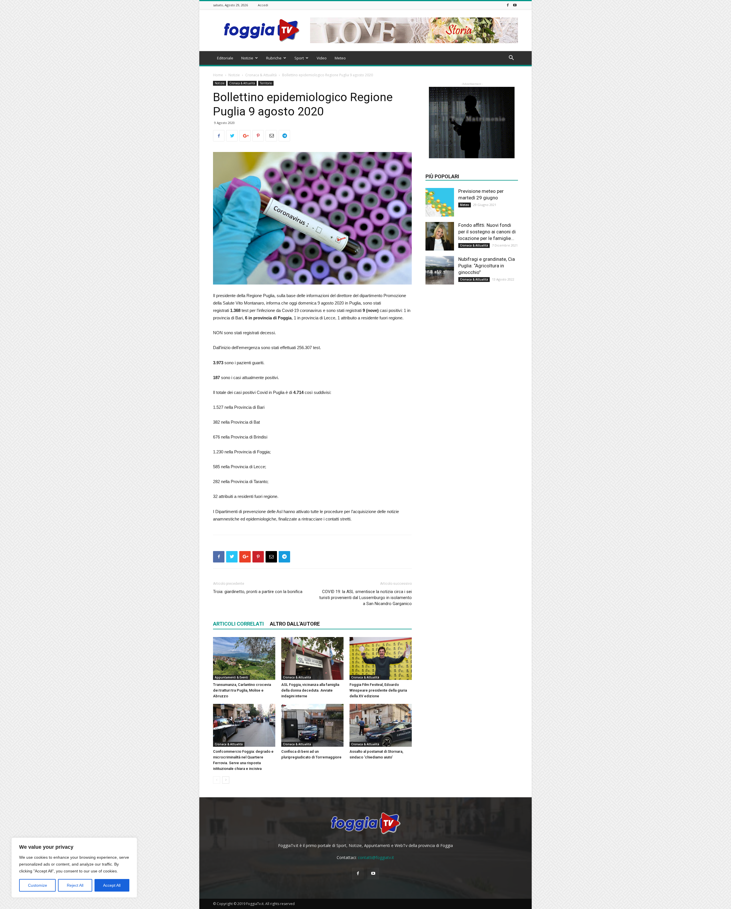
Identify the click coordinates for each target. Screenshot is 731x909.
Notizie (247, 58)
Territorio (266, 83)
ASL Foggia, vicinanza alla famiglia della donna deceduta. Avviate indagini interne (310, 690)
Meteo (340, 58)
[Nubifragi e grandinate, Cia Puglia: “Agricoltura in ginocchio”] (439, 270)
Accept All (112, 885)
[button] (511, 58)
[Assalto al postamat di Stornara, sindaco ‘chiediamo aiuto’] (381, 725)
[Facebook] (508, 5)
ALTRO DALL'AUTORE (295, 624)
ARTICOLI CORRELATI (238, 624)
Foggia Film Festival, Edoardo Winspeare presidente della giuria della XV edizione (378, 690)
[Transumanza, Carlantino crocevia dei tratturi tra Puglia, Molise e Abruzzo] (244, 658)
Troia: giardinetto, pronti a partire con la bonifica (257, 591)
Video (322, 58)
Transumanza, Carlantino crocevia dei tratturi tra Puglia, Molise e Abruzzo (242, 690)
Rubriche (274, 58)
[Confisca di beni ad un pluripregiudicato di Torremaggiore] (312, 725)
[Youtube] (515, 5)
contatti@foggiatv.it (376, 857)
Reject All (75, 885)
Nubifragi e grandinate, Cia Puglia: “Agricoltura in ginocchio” (486, 265)
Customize (37, 885)
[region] (74, 868)
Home (218, 75)
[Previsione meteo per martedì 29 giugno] (439, 202)
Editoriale (225, 58)
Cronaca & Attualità (261, 75)
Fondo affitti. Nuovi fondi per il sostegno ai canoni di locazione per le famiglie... (487, 231)
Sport (299, 58)
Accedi (263, 5)
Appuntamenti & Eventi (231, 677)
